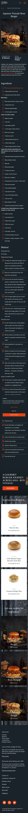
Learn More (10, 488)
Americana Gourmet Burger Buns (14, 88)
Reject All (14, 410)
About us (4, 736)
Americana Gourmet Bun (7, 73)
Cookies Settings (14, 407)
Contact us (5, 793)
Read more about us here (8, 770)
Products (4, 734)
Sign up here (5, 756)
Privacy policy (5, 738)
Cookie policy (5, 740)
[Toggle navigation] (24, 3)
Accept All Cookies (14, 414)
